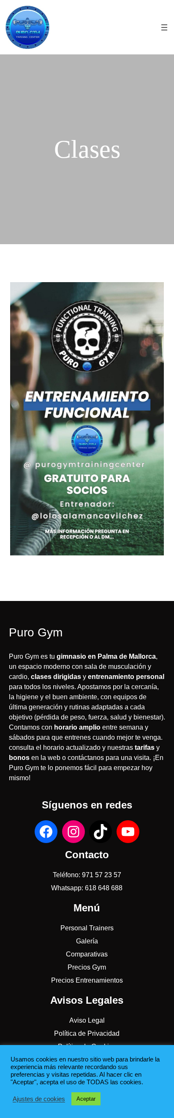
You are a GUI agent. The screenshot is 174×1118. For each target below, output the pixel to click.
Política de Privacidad (87, 1033)
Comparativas (87, 954)
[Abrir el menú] (164, 27)
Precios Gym (87, 967)
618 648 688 (103, 888)
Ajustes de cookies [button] (39, 1099)
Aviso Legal (87, 1020)
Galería (87, 941)
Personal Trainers (87, 928)
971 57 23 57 (101, 874)
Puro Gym (36, 632)
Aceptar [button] (85, 1099)
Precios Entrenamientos (87, 980)
